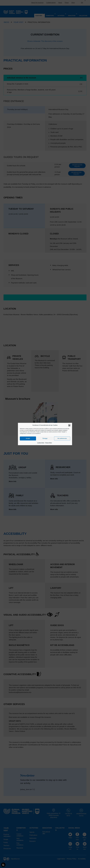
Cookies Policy (40, 442)
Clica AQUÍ (22, 432)
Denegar (45, 438)
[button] (69, 425)
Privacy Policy (48, 442)
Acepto (28, 438)
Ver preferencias (62, 438)
